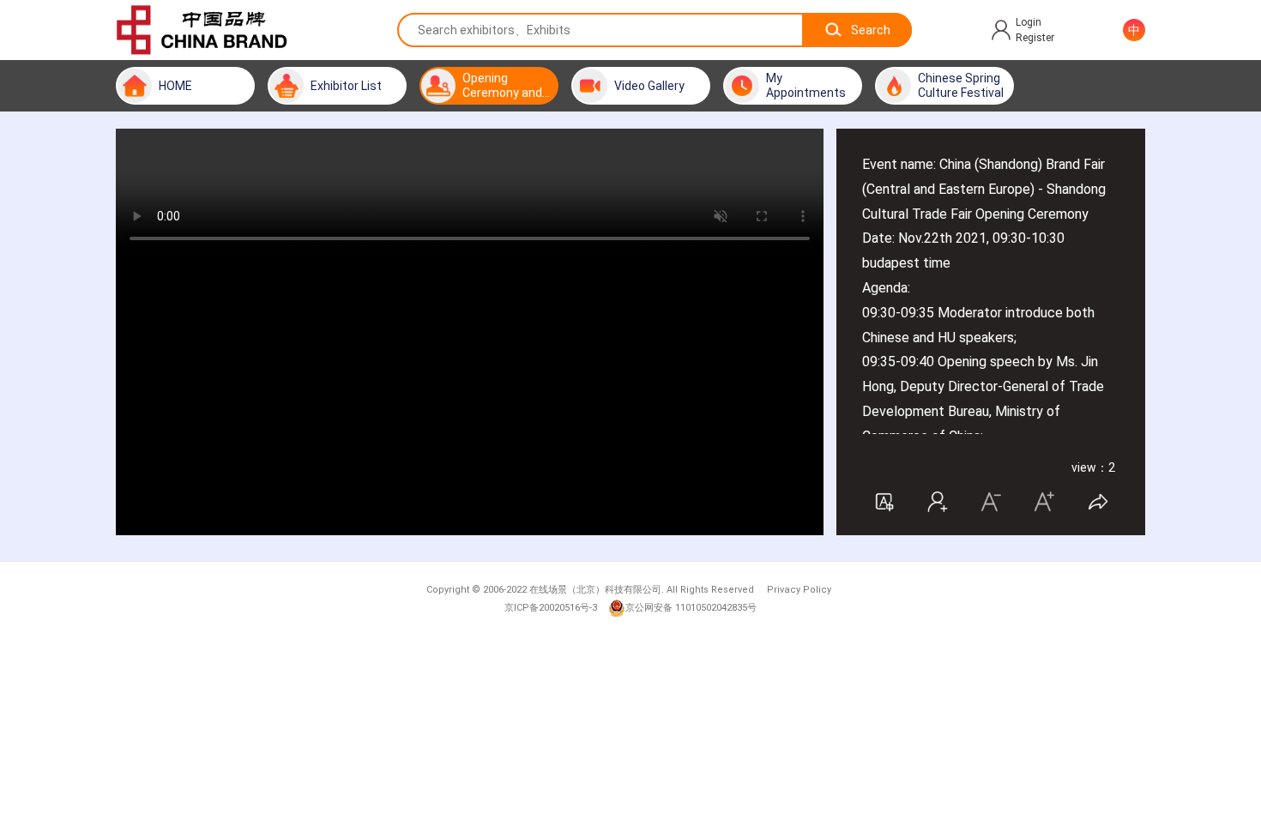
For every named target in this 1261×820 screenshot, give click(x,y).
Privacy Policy (799, 589)
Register (1035, 38)
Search (870, 30)
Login (1028, 22)
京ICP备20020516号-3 (550, 607)
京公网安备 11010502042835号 (691, 607)
